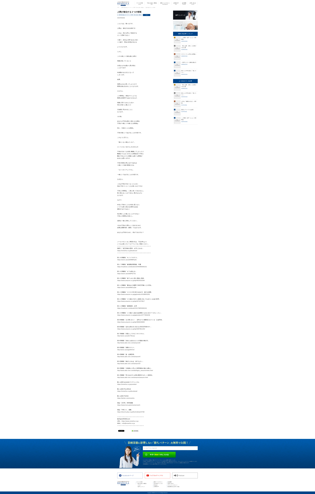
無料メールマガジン (165, 3)
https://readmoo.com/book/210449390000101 (132, 266)
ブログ (139, 485)
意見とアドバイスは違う (187, 109)
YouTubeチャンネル (158, 483)
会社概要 (184, 3)
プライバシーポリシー (172, 485)
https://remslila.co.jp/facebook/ (127, 391)
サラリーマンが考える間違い (188, 54)
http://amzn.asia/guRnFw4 (125, 349)
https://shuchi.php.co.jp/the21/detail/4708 (130, 412)
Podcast (155, 485)
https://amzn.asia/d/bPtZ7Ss (126, 273)
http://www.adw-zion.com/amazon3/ (128, 363)
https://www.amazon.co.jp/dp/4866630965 (131, 322)
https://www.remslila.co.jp (130, 421)
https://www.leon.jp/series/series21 (128, 405)
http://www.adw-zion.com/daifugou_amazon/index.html (135, 370)
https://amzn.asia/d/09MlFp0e (127, 259)
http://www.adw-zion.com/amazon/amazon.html (132, 377)
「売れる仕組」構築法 (151, 3)
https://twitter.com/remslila (125, 398)
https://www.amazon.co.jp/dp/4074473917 (131, 301)
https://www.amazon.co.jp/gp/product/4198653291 (133, 294)
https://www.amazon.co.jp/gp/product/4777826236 (133, 315)
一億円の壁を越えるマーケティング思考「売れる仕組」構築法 (132, 7)
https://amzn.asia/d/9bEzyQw (126, 287)
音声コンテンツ (141, 486)
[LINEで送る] (135, 430)
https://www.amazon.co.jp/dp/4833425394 (131, 280)
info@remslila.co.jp (128, 423)
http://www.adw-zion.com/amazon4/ (128, 356)
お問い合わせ (193, 3)
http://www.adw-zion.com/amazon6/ (128, 343)
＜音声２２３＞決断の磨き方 (188, 62)
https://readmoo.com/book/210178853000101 (132, 308)
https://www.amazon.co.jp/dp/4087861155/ (131, 329)
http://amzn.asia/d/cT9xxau (126, 336)
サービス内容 (139, 3)
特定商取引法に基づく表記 (173, 486)
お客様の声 (176, 3)
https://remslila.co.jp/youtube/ (127, 384)
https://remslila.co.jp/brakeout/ (127, 250)
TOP (118, 7)
